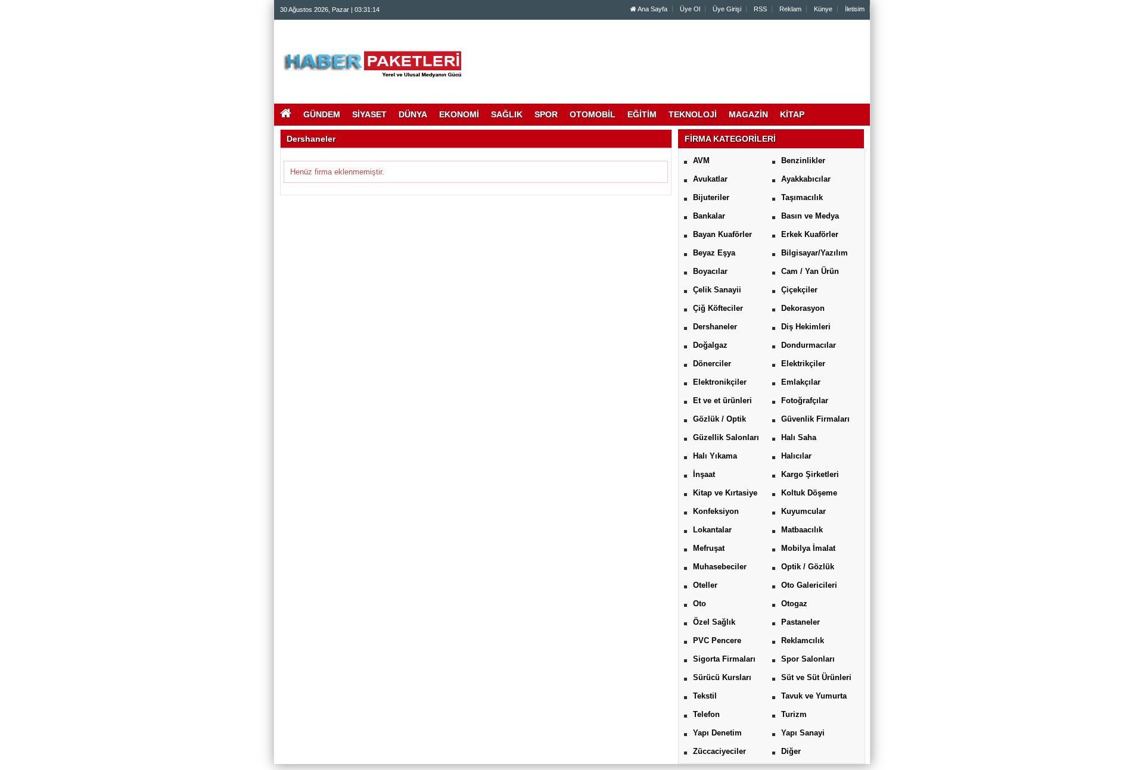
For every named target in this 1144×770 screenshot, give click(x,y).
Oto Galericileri (809, 585)
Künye (823, 9)
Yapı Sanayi (803, 732)
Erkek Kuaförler (809, 234)
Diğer (791, 751)
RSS (760, 9)
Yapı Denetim (717, 732)
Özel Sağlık (714, 622)
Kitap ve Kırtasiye (725, 492)
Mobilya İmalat (808, 548)
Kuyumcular (803, 511)
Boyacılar (710, 271)
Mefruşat (709, 548)
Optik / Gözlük (807, 566)
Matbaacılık (802, 529)
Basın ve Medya (810, 215)
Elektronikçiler (720, 382)
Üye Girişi (727, 9)
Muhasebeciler (720, 566)
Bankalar (709, 215)
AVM (701, 160)
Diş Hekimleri (806, 326)
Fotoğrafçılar (804, 400)
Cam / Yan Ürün (810, 271)
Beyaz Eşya (714, 252)
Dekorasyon (803, 308)
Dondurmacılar (808, 345)
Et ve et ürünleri (722, 400)
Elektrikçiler (803, 363)
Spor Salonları (808, 658)
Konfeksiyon (716, 511)
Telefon (706, 714)
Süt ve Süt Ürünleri (816, 677)
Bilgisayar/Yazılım (814, 252)
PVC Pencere (717, 640)
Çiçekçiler (799, 289)
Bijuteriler (711, 197)
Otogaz (794, 603)
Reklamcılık (802, 640)
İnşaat (704, 474)
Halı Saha (798, 437)
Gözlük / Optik (719, 418)
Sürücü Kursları (722, 677)
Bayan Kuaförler (722, 234)
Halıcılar (796, 455)
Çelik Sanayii (717, 289)
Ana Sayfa (651, 9)
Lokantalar (712, 529)
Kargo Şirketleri (810, 474)
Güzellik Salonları (726, 437)
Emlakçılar (800, 382)
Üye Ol (690, 9)
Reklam (790, 9)
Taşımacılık (802, 197)
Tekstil (705, 695)
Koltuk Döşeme (809, 492)
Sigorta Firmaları (724, 658)
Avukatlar (710, 178)
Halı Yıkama (715, 455)
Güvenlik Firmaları (815, 418)
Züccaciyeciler (719, 751)
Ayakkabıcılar (806, 178)
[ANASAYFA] (410, 55)
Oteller (705, 585)
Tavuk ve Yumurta (814, 695)
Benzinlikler (803, 160)
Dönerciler (712, 363)
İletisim (855, 9)
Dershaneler (715, 326)
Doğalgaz (710, 345)
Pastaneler (800, 622)
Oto (699, 603)
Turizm (794, 714)
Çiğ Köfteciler (718, 308)
